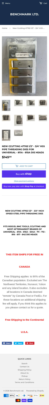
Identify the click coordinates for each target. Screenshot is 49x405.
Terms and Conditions (24, 382)
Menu (7, 3)
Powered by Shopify (35, 391)
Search (24, 363)
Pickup (25, 376)
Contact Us (24, 367)
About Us (25, 373)
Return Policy (24, 379)
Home (4, 28)
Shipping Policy (24, 370)
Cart (45, 3)
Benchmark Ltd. (24, 14)
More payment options (24, 181)
